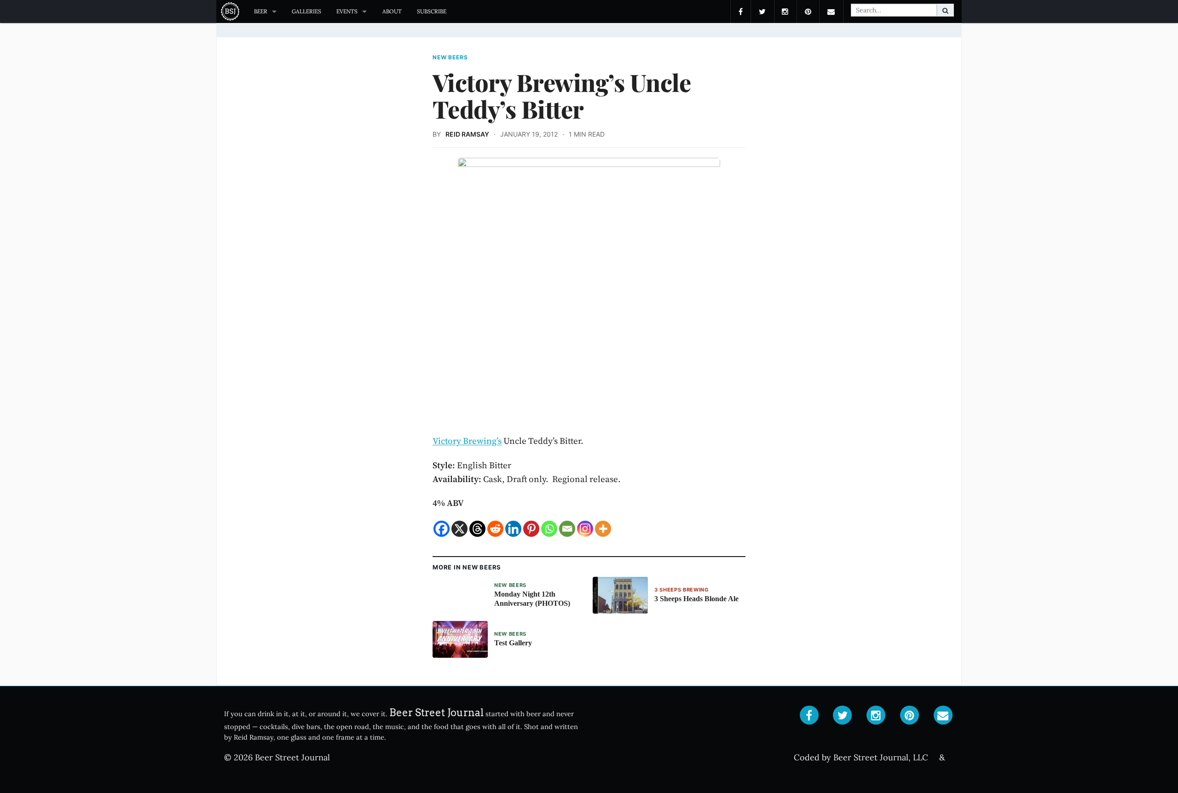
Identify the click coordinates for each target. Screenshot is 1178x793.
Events (347, 11)
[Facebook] (441, 529)
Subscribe (431, 11)
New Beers (450, 57)
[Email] (567, 529)
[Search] (945, 10)
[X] (459, 529)
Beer (260, 11)
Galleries (306, 11)
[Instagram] (585, 529)
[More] (603, 529)
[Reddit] (495, 529)
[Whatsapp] (549, 529)
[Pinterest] (531, 529)
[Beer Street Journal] (231, 11)
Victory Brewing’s (467, 441)
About (392, 11)
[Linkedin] (513, 529)
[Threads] (477, 529)
